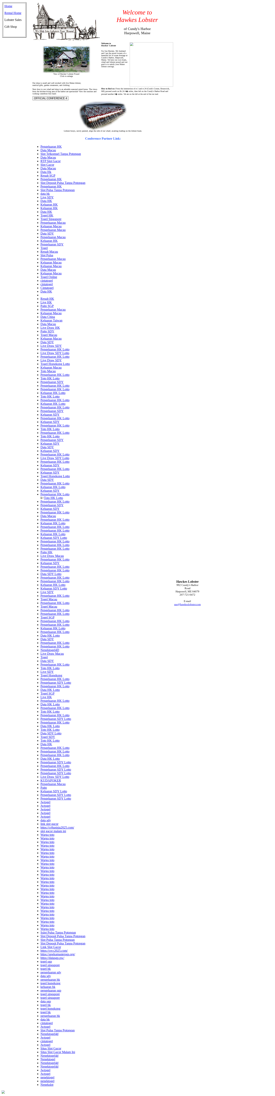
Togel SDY (47, 737)
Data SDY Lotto (50, 574)
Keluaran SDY (50, 414)
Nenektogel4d (49, 1034)
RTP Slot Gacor (50, 161)
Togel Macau (48, 335)
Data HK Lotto (50, 635)
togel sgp (46, 961)
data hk (45, 193)
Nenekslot (46, 1084)
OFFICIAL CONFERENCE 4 (50, 98)
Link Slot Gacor (50, 947)
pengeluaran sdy (50, 972)
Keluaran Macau (51, 226)
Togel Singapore (50, 219)
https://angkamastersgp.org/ (57, 954)
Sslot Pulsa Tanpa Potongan (58, 932)
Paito (43, 787)
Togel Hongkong (51, 675)
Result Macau (49, 251)
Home (8, 6)
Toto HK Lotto (50, 378)
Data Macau (48, 150)
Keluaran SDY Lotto (53, 537)
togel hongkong (50, 983)
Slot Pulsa (46, 255)
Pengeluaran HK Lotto (54, 349)
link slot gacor (49, 824)
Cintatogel (47, 288)
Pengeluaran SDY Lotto (55, 682)
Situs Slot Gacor (50, 1048)
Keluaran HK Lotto (52, 393)
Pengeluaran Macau (53, 222)
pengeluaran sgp (50, 990)
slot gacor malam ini (53, 831)
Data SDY (47, 233)
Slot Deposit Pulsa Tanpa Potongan (62, 183)
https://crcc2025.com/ (54, 950)
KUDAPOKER (50, 780)
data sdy (45, 820)
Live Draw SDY (51, 345)
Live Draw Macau (52, 556)
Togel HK (46, 215)
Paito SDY (47, 331)
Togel (44, 248)
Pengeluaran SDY (52, 244)
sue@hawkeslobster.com (187, 604)
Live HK (46, 302)
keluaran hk (47, 987)
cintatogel (46, 280)
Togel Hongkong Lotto (55, 364)
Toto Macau (48, 371)
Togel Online (48, 277)
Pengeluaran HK (51, 146)
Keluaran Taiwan (51, 320)
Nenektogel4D (49, 650)
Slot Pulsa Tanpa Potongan (57, 190)
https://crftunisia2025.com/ (57, 827)
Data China (47, 317)
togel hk (45, 968)
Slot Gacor (47, 164)
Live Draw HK (50, 327)
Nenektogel (47, 1059)
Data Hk (45, 172)
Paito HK (46, 552)
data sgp (45, 1001)
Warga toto (47, 834)
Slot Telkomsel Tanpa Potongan (60, 154)
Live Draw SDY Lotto (54, 353)
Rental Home (12, 13)
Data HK (46, 201)
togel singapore (50, 965)
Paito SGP (47, 306)
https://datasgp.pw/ (52, 958)
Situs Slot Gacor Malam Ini (57, 1052)
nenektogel (47, 1077)
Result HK (47, 298)
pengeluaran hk (50, 979)
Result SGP (47, 175)
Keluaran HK (49, 204)
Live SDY (47, 197)
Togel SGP (47, 617)
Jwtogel (45, 802)
